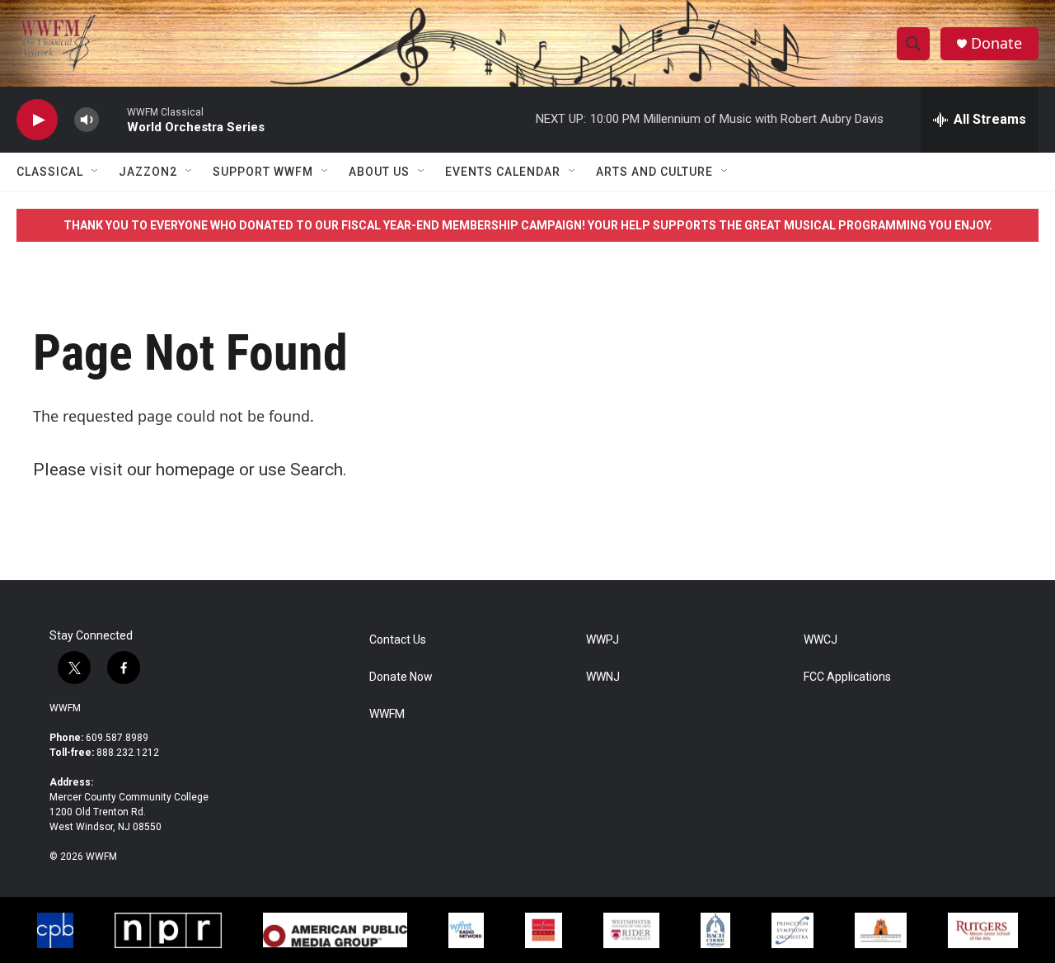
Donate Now (401, 677)
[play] (37, 120)
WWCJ (820, 640)
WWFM (65, 708)
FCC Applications (847, 677)
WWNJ (603, 677)
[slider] (112, 119)
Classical (49, 171)
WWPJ (602, 640)
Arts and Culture (654, 171)
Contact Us (397, 640)
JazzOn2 (148, 171)
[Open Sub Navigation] (95, 171)
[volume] (87, 120)
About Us (379, 171)
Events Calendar (502, 171)
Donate (996, 43)
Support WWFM (263, 171)
